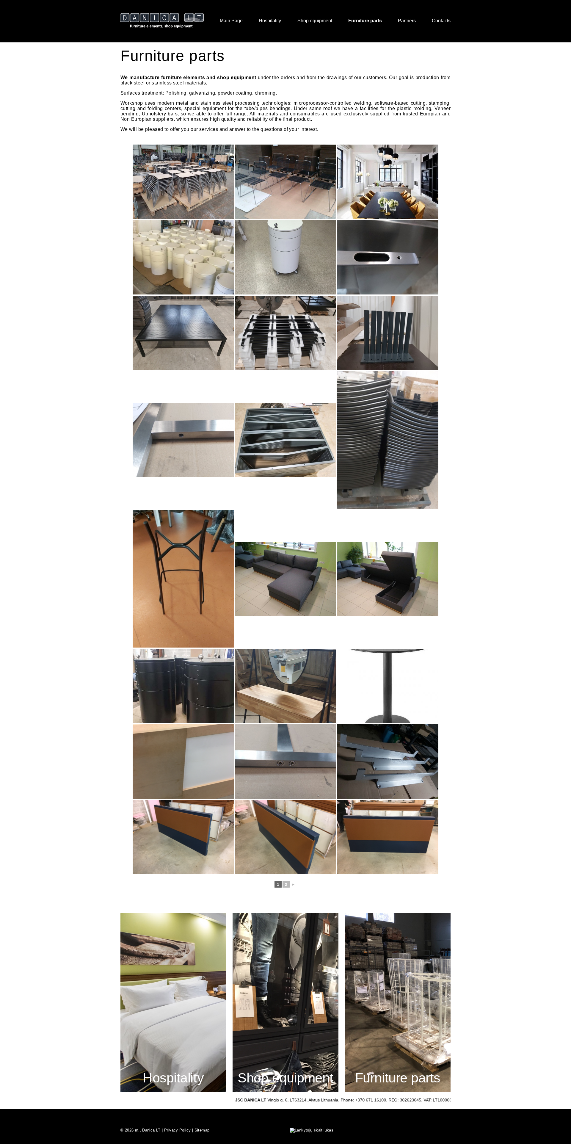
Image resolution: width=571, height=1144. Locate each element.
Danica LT (151, 1130)
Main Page (231, 20)
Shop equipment (314, 20)
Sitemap (202, 1130)
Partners (407, 20)
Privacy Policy (177, 1130)
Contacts (441, 20)
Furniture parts (365, 20)
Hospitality (270, 20)
